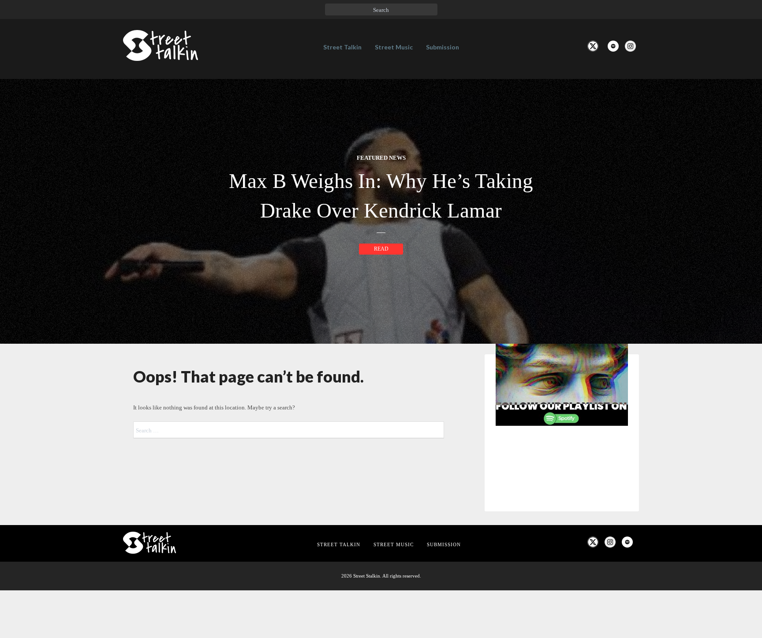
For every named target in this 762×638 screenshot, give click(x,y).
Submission (442, 47)
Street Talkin (342, 47)
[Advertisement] (561, 580)
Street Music (394, 47)
